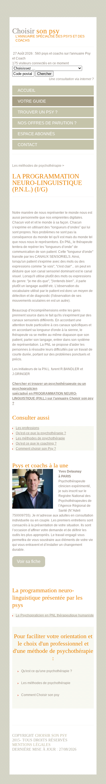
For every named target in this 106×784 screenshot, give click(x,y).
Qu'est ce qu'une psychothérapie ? (46, 671)
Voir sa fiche (28, 561)
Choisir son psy (51, 735)
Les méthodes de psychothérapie (36, 166)
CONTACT (27, 144)
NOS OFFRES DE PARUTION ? (47, 123)
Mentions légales (31, 745)
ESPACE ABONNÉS (36, 133)
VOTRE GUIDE (32, 101)
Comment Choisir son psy (40, 695)
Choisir (36, 31)
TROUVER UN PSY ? (37, 112)
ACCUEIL (26, 90)
